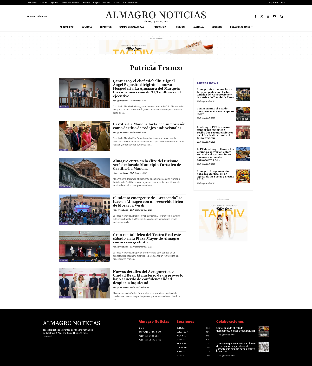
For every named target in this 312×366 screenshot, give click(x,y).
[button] (281, 16)
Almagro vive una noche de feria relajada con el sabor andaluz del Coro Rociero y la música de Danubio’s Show (215, 93)
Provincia (64, 107)
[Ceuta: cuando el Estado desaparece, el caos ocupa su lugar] (243, 114)
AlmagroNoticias (120, 100)
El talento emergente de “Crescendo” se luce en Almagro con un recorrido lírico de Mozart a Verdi (148, 202)
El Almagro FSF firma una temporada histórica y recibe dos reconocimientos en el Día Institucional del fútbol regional (215, 133)
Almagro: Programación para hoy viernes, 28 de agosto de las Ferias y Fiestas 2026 (215, 175)
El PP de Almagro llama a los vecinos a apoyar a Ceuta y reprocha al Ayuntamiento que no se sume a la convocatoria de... (215, 155)
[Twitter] (261, 16)
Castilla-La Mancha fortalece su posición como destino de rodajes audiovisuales (149, 126)
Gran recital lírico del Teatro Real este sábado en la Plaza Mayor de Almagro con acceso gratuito (147, 239)
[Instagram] (268, 16)
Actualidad (65, 187)
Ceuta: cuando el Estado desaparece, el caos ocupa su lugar (215, 111)
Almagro (64, 150)
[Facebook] (255, 16)
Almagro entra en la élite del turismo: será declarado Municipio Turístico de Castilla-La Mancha (147, 165)
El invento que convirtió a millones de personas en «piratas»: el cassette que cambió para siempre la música (236, 347)
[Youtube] (274, 16)
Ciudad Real (65, 297)
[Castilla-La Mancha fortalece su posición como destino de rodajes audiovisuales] (84, 136)
